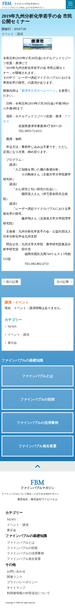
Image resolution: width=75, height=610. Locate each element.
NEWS (12, 326)
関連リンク (14, 576)
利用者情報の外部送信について (28, 593)
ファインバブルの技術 (22, 548)
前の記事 (12, 281)
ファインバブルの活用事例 (25, 553)
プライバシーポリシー (22, 582)
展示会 (12, 342)
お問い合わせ (16, 571)
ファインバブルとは (21, 542)
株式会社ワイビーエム (44, 499)
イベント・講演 (12, 34)
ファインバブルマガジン (37, 487)
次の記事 (63, 281)
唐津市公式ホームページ (38, 90)
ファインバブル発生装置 (24, 558)
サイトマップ (16, 587)
